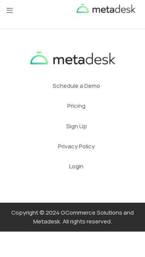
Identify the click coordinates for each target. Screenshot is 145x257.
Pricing (76, 106)
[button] (9, 10)
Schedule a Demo (76, 86)
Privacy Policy (76, 146)
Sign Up (76, 126)
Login (76, 166)
